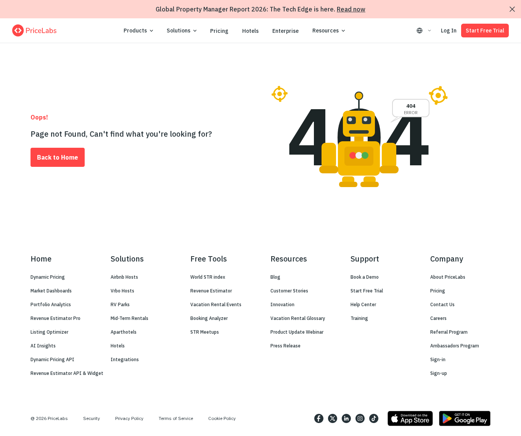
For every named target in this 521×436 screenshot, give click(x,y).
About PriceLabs (447, 277)
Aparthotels (124, 332)
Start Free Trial (485, 30)
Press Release (285, 346)
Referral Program (449, 332)
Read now (351, 9)
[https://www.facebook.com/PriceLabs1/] (318, 418)
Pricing (219, 30)
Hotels (250, 30)
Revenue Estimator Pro (55, 318)
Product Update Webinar (296, 332)
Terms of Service (176, 418)
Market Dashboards (51, 291)
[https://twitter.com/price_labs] (332, 418)
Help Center (363, 304)
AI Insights (43, 346)
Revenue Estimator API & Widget (67, 373)
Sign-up (438, 373)
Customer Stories (289, 291)
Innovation (282, 304)
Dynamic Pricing (48, 277)
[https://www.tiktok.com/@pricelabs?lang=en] (373, 418)
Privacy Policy (129, 418)
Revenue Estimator (211, 291)
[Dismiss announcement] (512, 9)
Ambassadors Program (454, 346)
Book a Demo (365, 277)
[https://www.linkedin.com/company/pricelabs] (346, 418)
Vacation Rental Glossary (297, 318)
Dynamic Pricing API (52, 359)
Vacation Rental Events (215, 304)
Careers (438, 318)
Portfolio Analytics (51, 304)
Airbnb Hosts (124, 277)
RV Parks (120, 304)
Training (359, 318)
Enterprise (285, 30)
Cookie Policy (222, 418)
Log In (449, 30)
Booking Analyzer (209, 318)
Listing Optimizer (49, 332)
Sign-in (437, 359)
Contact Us (442, 304)
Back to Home (57, 157)
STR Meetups (204, 332)
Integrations (125, 359)
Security (91, 418)
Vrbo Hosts (122, 291)
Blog (275, 277)
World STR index (207, 277)
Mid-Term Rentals (129, 318)
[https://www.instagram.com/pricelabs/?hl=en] (360, 418)
